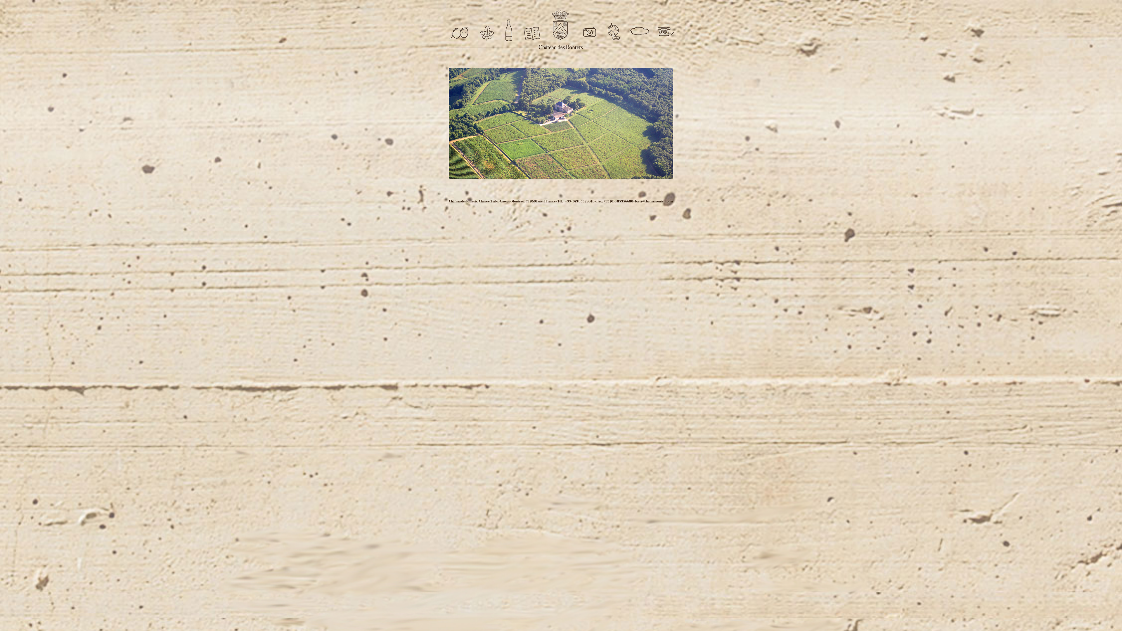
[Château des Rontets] (560, 25)
